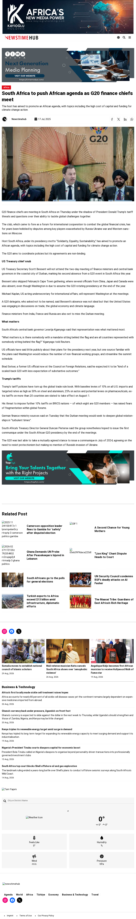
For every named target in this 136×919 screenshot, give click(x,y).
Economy (53, 894)
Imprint (10, 916)
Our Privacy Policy (46, 916)
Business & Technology (75, 894)
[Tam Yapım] (9, 789)
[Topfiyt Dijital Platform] (68, 467)
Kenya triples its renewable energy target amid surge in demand (37, 729)
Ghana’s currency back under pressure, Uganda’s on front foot (36, 711)
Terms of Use (25, 916)
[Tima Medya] (68, 65)
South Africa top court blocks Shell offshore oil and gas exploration (39, 766)
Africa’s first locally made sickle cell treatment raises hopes (35, 692)
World (19, 894)
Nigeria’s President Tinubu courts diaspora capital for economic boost (41, 747)
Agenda (8, 894)
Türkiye (40, 894)
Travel (95, 894)
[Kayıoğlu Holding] (68, 17)
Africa (6, 87)
